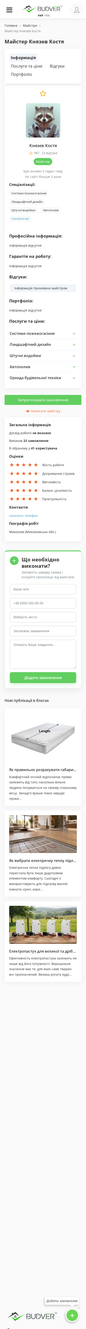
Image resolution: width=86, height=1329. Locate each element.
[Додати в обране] (43, 95)
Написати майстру (45, 411)
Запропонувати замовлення (43, 399)
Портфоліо (21, 74)
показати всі (20, 219)
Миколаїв (16, 532)
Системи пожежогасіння (28, 193)
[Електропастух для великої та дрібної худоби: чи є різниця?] (43, 925)
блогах (42, 700)
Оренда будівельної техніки (35, 377)
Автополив (50, 210)
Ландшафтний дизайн (27, 202)
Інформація (23, 57)
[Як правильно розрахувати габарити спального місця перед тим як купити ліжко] (43, 737)
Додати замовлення (43, 677)
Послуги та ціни (26, 66)
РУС (47, 15)
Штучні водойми (23, 210)
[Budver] (43, 8)
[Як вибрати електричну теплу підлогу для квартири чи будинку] (43, 834)
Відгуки (57, 66)
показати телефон (23, 515)
